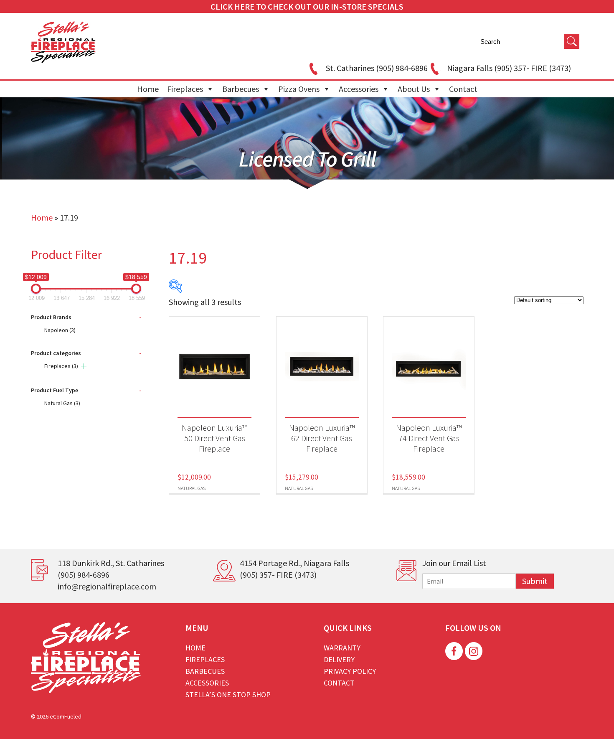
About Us (414, 89)
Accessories (358, 89)
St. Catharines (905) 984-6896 (377, 68)
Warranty (342, 648)
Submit (535, 581)
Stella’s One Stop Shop (228, 694)
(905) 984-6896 (83, 574)
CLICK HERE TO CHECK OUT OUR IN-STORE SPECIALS (307, 6)
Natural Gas (62, 403)
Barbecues (240, 89)
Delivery (339, 659)
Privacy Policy (350, 671)
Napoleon (60, 330)
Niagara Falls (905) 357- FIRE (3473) (509, 68)
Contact (463, 89)
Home (148, 89)
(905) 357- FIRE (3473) (278, 574)
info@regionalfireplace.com (107, 586)
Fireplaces (185, 89)
